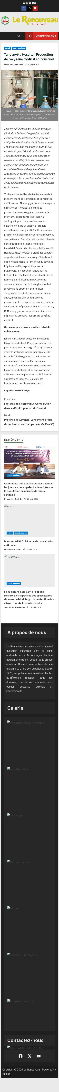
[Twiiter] (29, 8)
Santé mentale (21, 533)
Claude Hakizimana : (13, 64)
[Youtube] (35, 8)
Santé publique (19, 48)
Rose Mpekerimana (12, 549)
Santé (7, 48)
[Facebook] (23, 8)
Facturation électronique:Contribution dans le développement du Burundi (27, 403)
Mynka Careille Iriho (13, 499)
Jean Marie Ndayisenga (14, 607)
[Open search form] (19, 36)
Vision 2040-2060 (46, 36)
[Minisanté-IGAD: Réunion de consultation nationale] (29, 520)
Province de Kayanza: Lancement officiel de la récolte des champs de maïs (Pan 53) (29, 419)
